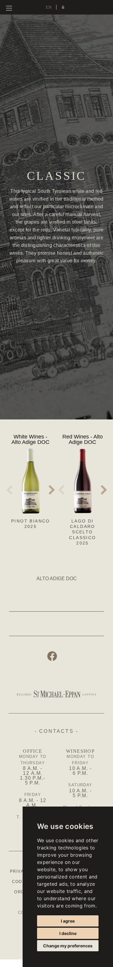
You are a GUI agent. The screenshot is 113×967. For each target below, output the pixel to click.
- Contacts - (56, 731)
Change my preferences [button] (68, 945)
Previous (9, 490)
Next (52, 490)
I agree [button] (68, 920)
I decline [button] (68, 933)
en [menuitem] (49, 7)
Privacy (20, 871)
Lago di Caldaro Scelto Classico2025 (82, 532)
